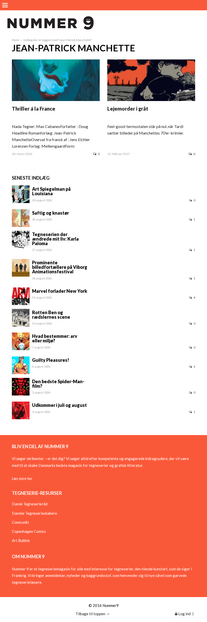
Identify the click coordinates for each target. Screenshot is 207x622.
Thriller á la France (33, 109)
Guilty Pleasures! (50, 360)
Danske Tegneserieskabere (34, 513)
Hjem (15, 40)
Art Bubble (21, 540)
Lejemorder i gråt (127, 109)
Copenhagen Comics (29, 531)
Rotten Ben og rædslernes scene (51, 314)
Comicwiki (20, 522)
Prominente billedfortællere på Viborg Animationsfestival (59, 267)
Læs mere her (22, 478)
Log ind (184, 613)
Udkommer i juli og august (59, 405)
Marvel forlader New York (59, 291)
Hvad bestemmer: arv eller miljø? (54, 338)
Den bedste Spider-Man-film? (58, 383)
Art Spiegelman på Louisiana (51, 191)
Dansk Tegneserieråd (29, 504)
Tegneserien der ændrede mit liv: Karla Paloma (55, 239)
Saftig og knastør (50, 213)
